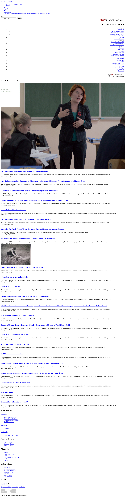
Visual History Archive (28, 13)
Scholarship (4, 432)
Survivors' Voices (7, 392)
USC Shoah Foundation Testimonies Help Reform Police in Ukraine (24, 171)
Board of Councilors (118, 54)
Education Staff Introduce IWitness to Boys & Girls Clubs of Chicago (25, 296)
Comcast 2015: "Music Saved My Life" (14, 402)
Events (122, 61)
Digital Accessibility (6, 487)
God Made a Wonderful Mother (12, 354)
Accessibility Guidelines (18, 487)
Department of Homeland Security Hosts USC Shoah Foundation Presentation (28, 239)
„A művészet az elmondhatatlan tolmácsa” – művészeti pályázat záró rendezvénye (29, 190)
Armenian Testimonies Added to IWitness (15, 344)
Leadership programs (118, 43)
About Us (6, 452)
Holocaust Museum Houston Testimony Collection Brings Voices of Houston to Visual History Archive (36, 325)
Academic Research (119, 39)
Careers (6, 460)
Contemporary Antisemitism (11, 420)
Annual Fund (120, 66)
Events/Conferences (9, 469)
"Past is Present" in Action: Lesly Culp (14, 277)
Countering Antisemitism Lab (116, 36)
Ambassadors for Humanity (117, 55)
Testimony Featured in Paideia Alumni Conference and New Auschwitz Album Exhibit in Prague (34, 200)
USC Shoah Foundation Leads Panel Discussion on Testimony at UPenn (26, 219)
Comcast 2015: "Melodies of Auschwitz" (15, 335)
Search (19, 18)
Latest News (121, 51)
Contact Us (121, 71)
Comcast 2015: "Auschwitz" (10, 287)
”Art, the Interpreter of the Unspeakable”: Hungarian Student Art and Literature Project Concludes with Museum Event (43, 181)
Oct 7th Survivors (9, 422)
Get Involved (120, 58)
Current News (8, 442)
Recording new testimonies (117, 34)
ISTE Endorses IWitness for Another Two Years (17, 315)
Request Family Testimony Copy (13, 4)
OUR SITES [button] (7, 12)
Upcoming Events (9, 444)
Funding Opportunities (118, 63)
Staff (123, 57)
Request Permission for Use (42, 13)
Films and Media (119, 52)
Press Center (121, 49)
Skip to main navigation (7, 1)
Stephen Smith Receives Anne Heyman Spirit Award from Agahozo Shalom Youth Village (32, 373)
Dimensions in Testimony (117, 32)
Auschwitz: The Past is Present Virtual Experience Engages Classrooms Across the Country (32, 229)
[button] (3, 492)
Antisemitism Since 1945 (117, 42)
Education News (8, 445)
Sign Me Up (4, 484)
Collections (121, 29)
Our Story (121, 48)
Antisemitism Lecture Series (11, 435)
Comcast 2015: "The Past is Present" (13, 210)
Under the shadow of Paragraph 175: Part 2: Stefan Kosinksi (22, 267)
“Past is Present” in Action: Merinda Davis (15, 383)
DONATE (7, 6)
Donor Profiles (8, 475)
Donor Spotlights (119, 68)
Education (121, 37)
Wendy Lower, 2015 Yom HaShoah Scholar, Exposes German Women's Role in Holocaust (32, 363)
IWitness (19, 13)
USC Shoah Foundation (10, 13)
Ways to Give (120, 60)
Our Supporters (120, 69)
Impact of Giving (119, 64)
